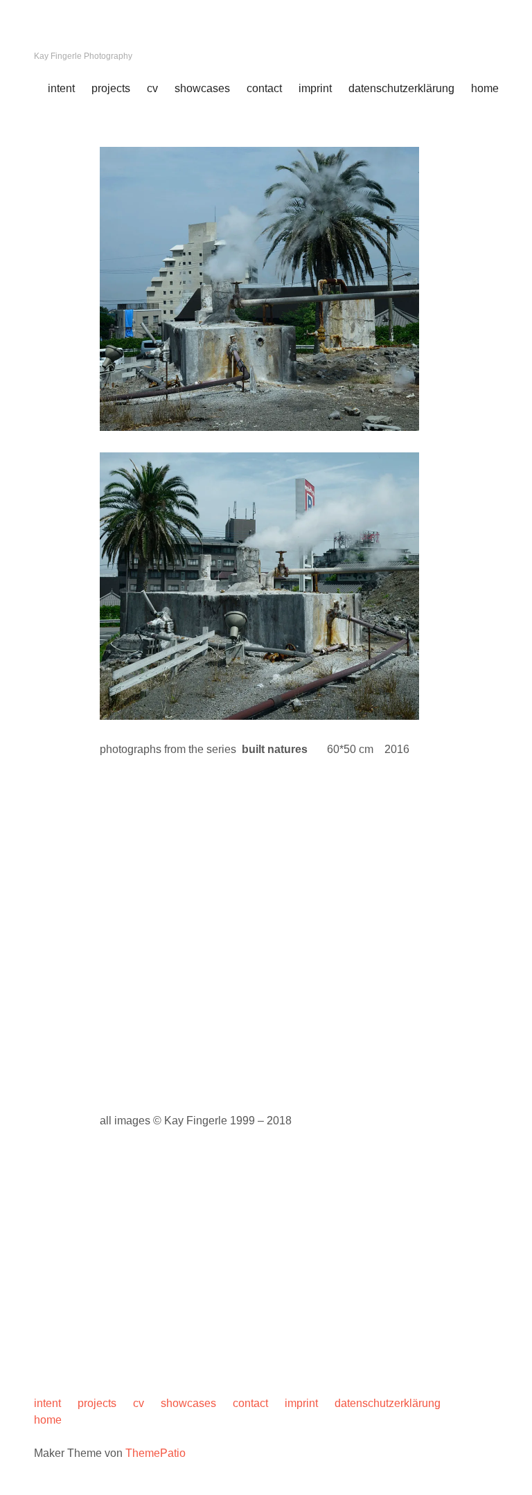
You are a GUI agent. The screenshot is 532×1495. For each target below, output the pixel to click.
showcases (202, 88)
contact (264, 88)
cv (152, 88)
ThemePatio (155, 1453)
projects (110, 88)
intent (61, 88)
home (485, 88)
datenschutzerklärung (401, 88)
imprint (315, 88)
